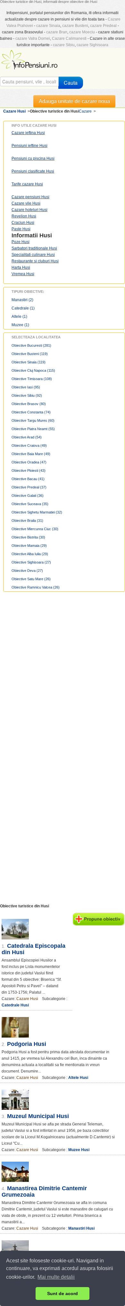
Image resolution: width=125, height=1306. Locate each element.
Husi (45, 235)
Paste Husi (21, 229)
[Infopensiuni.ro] (30, 59)
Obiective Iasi (26, 387)
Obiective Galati (28, 495)
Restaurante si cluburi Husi (35, 261)
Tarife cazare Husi (27, 184)
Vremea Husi (23, 274)
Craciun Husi (23, 222)
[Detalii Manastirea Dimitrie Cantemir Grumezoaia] (62, 1172)
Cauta (71, 82)
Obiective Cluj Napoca (33, 370)
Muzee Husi (78, 1150)
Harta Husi (21, 267)
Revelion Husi (24, 216)
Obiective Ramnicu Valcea (36, 587)
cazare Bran (56, 32)
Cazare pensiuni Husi (30, 197)
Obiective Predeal (29, 487)
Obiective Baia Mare (31, 454)
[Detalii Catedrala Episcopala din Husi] (36, 929)
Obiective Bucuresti (31, 345)
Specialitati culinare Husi (33, 254)
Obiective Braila (27, 520)
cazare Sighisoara (92, 45)
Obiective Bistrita (28, 537)
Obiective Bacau (28, 479)
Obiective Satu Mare (31, 579)
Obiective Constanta (31, 412)
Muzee (20, 325)
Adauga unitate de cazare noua (74, 101)
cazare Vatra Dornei (32, 38)
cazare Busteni (75, 25)
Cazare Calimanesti (69, 38)
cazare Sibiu (64, 45)
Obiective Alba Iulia (30, 554)
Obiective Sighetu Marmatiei (37, 512)
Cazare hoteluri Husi (29, 210)
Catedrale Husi (15, 1005)
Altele (19, 316)
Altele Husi (78, 1077)
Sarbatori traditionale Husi (34, 248)
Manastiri (22, 300)
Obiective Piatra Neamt (33, 429)
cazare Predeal (103, 25)
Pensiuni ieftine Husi (29, 145)
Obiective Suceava (30, 504)
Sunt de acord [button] (62, 1293)
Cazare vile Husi (26, 203)
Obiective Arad (27, 437)
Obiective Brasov (29, 404)
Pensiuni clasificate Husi (33, 171)
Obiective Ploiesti (29, 470)
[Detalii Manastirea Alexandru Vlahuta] (62, 1250)
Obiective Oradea (29, 462)
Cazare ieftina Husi (28, 133)
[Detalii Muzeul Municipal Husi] (62, 1100)
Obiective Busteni (30, 354)
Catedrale (23, 308)
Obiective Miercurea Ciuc (35, 529)
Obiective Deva (27, 570)
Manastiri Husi (81, 1228)
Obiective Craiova (29, 445)
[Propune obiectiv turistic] (98, 919)
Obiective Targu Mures (33, 420)
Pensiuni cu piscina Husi (33, 158)
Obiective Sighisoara (31, 562)
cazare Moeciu (82, 32)
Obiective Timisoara (32, 379)
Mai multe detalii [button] (56, 1277)
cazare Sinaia (48, 25)
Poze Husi (20, 242)
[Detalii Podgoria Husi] (62, 1027)
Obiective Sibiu (27, 395)
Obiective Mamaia (29, 545)
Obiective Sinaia (29, 362)
